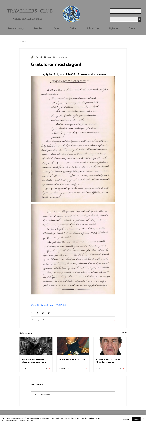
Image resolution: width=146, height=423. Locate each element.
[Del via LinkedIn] (43, 313)
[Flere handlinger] (113, 57)
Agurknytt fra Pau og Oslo (72, 359)
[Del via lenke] (49, 313)
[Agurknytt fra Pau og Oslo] (73, 346)
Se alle (124, 333)
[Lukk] (143, 419)
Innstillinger (125, 419)
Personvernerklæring (25, 420)
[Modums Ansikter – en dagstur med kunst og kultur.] (36, 346)
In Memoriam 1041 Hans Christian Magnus (108, 360)
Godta (136, 419)
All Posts (22, 41)
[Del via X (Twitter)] (37, 313)
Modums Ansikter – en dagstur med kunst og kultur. (33, 360)
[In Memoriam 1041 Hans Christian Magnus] (110, 346)
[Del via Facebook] (32, 313)
